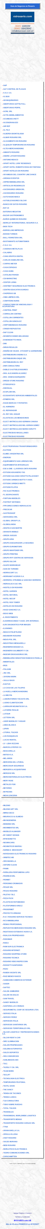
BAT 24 (6, 208)
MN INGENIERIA (9, 820)
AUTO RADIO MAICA (11, 197)
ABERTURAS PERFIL (12, 108)
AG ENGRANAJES (10, 122)
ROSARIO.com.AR (22, 1220)
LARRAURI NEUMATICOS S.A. (15, 706)
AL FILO (6, 130)
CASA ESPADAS (10, 267)
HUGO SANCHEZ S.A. (12, 610)
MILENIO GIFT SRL (10, 809)
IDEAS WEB (8, 613)
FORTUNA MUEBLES (11, 498)
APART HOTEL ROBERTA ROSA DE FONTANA (22, 167)
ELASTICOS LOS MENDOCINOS (16, 418)
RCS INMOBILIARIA (11, 920)
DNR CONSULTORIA (11, 366)
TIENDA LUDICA (9, 1097)
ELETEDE (7, 450)
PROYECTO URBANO (12, 913)
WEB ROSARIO (9, 1145)
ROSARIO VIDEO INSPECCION (15, 961)
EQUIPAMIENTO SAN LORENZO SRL (18, 461)
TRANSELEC (8, 1112)
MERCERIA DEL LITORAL (13, 762)
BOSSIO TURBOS (10, 234)
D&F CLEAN (8, 332)
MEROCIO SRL (9, 773)
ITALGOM (7, 669)
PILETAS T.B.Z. (9, 894)
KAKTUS (6, 684)
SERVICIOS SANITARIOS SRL (15, 1025)
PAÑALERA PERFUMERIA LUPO (16, 872)
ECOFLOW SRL (9, 392)
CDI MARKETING (10, 278)
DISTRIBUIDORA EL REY (13, 362)
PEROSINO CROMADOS (13, 883)
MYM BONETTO (9, 839)
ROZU (5, 969)
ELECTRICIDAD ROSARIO (13, 436)
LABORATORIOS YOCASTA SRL (16, 699)
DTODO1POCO (9, 384)
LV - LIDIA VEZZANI (11, 743)
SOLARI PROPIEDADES (12, 1045)
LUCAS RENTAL (10, 740)
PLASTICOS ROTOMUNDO (14, 902)
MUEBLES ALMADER (12, 831)
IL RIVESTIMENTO (10, 617)
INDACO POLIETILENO (12, 632)
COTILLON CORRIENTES (13, 317)
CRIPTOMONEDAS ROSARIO (15, 325)
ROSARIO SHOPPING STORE (15, 954)
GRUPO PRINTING (10, 554)
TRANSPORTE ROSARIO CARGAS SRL (19, 1123)
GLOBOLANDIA (9, 524)
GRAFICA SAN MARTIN (12, 528)
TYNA (5, 1127)
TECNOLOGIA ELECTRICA (14, 1078)
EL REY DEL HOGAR (11, 414)
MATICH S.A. (8, 755)
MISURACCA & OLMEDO (13, 816)
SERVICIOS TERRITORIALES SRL (16, 1028)
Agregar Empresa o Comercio (23, 1213)
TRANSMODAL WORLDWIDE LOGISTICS (19, 1116)
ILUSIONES (7, 628)
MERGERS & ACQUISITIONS (14, 769)
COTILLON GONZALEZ (12, 321)
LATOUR (6, 714)
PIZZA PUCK (8, 898)
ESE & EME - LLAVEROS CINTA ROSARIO (20, 469)
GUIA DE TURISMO (10, 569)
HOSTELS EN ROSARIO (12, 587)
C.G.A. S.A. (7, 245)
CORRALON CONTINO (12, 314)
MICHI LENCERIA (10, 795)
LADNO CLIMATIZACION (13, 703)
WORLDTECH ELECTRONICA (15, 1149)
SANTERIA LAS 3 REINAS (13, 1006)
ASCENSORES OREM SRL (14, 189)
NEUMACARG (9, 842)
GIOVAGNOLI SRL (10, 517)
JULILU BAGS (9, 680)
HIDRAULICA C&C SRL (12, 584)
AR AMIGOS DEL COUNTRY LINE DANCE (19, 174)
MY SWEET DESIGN (11, 835)
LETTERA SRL (9, 717)
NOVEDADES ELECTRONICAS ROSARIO (19, 854)
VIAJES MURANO (10, 1142)
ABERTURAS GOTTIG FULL (14, 104)
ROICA (6, 943)
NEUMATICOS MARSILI (12, 846)
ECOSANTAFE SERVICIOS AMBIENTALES (20, 395)
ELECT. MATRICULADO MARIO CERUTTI (19, 429)
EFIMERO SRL (9, 399)
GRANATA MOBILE (10, 532)
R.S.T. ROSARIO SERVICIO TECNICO (18, 917)
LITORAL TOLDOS (10, 732)
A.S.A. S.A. (7, 93)
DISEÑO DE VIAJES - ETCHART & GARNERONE (22, 351)
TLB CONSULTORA (11, 1101)
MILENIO (6, 805)
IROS (5, 665)
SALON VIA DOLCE (11, 995)
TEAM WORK (8, 1071)
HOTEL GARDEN (10, 591)
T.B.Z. (5, 1064)
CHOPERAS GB (9, 293)
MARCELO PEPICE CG (12, 747)
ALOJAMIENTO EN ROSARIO (15, 141)
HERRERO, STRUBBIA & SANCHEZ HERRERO (22, 580)
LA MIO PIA (7, 695)
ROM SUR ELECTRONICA (13, 946)
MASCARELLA (9, 751)
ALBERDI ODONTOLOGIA (13, 134)
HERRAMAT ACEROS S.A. (13, 576)
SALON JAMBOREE (11, 991)
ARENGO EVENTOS (11, 178)
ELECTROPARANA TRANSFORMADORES (20, 446)
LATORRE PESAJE (11, 710)
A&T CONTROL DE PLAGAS (14, 89)
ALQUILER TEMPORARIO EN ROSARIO (19, 145)
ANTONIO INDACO (10, 160)
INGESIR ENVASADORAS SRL (15, 654)
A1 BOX (6, 96)
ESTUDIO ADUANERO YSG (14, 472)
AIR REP (6, 126)
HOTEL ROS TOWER (11, 602)
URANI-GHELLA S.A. (11, 1130)
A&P (5, 85)
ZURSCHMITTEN (10, 1156)
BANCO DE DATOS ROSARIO (15, 204)
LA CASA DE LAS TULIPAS (14, 688)
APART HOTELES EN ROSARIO (16, 171)
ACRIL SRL (7, 111)
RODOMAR (7, 939)
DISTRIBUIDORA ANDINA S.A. (15, 355)
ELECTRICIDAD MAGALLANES (15, 433)
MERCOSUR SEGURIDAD (13, 766)
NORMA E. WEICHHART (12, 850)
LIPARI (6, 729)
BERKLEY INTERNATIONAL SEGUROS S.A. (20, 223)
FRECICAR (7, 509)
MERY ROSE (8, 781)
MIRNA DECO (8, 813)
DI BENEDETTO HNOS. (12, 340)
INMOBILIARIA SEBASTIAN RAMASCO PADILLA (22, 658)
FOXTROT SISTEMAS (11, 502)
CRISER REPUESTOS (12, 329)
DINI (5, 343)
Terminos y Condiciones (22, 1217)
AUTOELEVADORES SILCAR (15, 200)
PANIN (5, 868)
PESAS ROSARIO (10, 891)
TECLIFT (6, 1075)
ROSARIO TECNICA (11, 958)
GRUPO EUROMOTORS (12, 547)
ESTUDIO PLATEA (10, 487)
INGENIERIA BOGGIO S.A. (13, 647)
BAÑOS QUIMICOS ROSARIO (14, 219)
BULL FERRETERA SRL (13, 238)
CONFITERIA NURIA (11, 301)
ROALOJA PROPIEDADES (13, 935)
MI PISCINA (7, 792)
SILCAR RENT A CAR (11, 1038)
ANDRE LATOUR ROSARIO (14, 156)
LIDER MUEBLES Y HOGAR (14, 721)
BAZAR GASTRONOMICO (13, 215)
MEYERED (7, 788)
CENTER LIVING (9, 282)
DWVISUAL (7, 388)
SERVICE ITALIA (10, 1013)
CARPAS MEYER (10, 264)
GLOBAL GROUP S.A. (12, 521)
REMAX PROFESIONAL (12, 924)
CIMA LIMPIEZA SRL (11, 297)
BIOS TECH (7, 226)
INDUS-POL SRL (9, 639)
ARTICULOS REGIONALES (14, 186)
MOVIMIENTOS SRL (11, 828)
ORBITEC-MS (8, 857)
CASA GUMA (8, 271)
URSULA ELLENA (10, 1134)
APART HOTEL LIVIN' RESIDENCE (17, 163)
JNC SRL (7, 673)
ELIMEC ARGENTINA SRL (13, 454)
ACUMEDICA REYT (11, 119)
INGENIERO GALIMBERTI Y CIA (15, 651)
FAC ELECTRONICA (11, 491)
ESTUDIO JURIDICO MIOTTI (14, 483)
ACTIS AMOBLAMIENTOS (13, 115)
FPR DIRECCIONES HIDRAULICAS (17, 506)
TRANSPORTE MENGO (12, 1119)
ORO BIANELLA (9, 861)
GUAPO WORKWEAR (11, 565)
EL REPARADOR (10, 410)
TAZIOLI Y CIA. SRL (11, 1067)
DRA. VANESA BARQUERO (14, 377)
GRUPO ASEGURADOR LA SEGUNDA (18, 543)
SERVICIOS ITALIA (10, 1021)
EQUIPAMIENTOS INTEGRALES (16, 465)
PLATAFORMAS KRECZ (12, 906)
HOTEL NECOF (9, 599)
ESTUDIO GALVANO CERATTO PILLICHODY (21, 476)
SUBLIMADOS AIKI (10, 1060)
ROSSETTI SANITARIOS (12, 965)
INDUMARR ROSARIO (12, 636)
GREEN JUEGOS (10, 535)
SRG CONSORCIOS (11, 1056)
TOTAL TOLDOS (9, 1108)
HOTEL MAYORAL (10, 595)
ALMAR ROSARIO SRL (12, 137)
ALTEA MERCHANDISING (13, 148)
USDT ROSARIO (9, 1138)
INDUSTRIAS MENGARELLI (14, 643)
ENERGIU (7, 457)
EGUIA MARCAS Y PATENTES (15, 403)
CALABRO (7, 252)
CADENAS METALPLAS (13, 249)
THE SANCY (8, 1090)
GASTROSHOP (9, 513)
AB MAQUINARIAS (10, 100)
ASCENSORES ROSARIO (13, 193)
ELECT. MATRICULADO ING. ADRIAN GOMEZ (21, 425)
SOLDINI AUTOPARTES (12, 1049)
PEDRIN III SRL (9, 876)
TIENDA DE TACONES (12, 1093)
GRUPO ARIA (8, 539)
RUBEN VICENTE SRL (12, 973)
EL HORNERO (9, 407)
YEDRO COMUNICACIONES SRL (16, 1153)
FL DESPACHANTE (11, 495)
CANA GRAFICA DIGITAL (13, 256)
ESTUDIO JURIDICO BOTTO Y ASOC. (18, 480)
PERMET (6, 880)
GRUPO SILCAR (9, 561)
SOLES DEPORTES (11, 1052)
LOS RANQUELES (10, 736)
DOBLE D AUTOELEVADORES (15, 369)
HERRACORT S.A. (10, 573)
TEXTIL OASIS (9, 1086)
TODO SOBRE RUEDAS (12, 1104)
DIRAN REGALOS (10, 347)
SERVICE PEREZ (10, 1017)
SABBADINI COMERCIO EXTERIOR (17, 980)
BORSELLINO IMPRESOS (13, 230)
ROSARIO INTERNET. (11, 950)
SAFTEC (6, 987)
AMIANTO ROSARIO (11, 152)
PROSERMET (8, 909)
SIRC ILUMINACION (11, 1041)
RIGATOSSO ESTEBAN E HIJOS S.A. (18, 932)
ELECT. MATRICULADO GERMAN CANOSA (20, 421)
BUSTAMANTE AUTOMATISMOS (16, 241)
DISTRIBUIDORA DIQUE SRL (14, 358)
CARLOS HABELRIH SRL (13, 260)
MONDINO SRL (9, 824)
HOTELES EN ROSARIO (12, 606)
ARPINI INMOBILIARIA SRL (14, 182)
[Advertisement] (22, 57)
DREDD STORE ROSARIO (13, 381)
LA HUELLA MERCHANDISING (15, 691)
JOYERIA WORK (9, 677)
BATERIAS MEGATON (12, 212)
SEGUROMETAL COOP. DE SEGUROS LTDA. (21, 1010)
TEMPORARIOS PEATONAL (14, 1082)
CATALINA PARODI (11, 275)
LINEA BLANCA (9, 725)
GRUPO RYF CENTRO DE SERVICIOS (18, 558)
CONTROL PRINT (10, 310)
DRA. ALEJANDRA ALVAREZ (15, 373)
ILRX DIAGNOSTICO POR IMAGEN (17, 625)
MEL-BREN (7, 758)
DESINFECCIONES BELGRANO (16, 336)
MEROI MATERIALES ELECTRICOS (17, 777)
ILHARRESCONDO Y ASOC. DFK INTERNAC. (21, 621)
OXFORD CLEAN (10, 865)
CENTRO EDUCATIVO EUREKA (16, 290)
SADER (6, 984)
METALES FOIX (9, 784)
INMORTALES (8, 662)
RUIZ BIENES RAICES (12, 976)
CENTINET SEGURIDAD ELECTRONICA (19, 286)
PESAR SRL (8, 887)
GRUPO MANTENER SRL (13, 550)
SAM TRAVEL (8, 999)
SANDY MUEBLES (10, 1002)
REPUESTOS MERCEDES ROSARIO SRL (19, 928)
